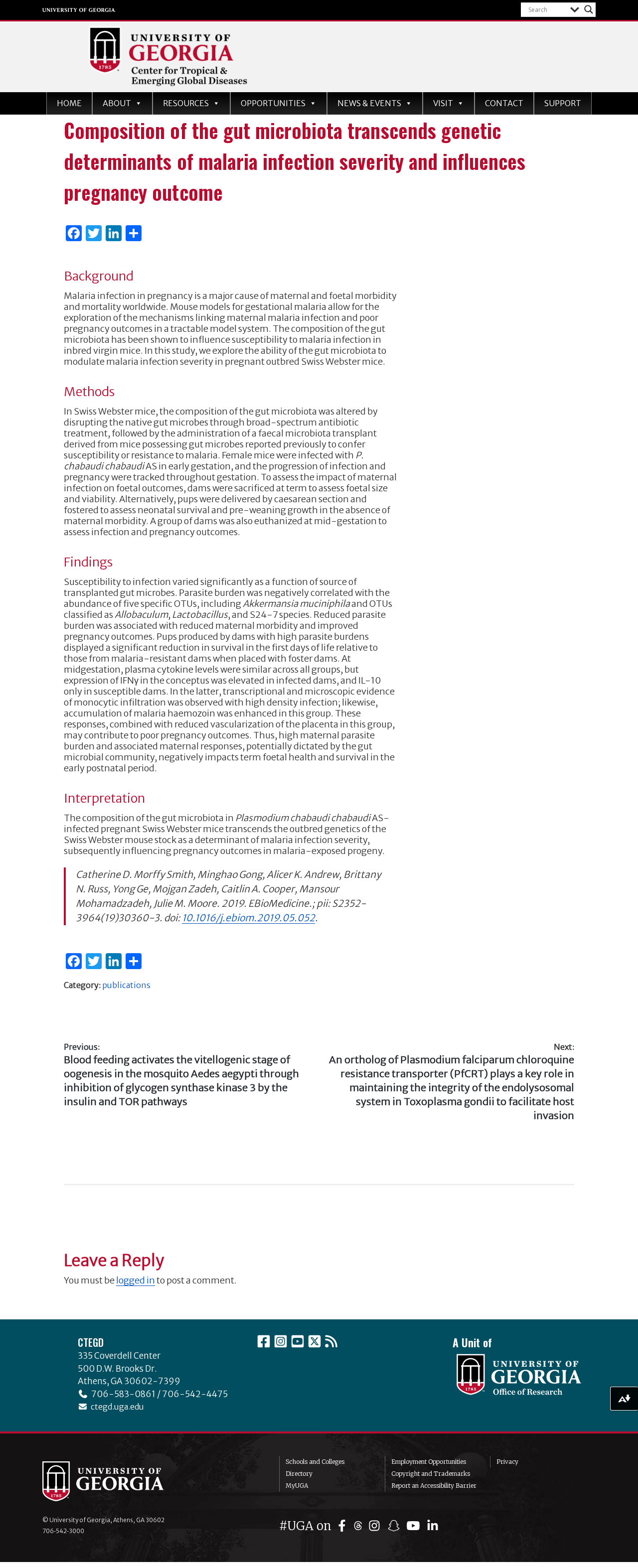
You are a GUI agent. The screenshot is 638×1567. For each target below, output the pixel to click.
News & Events (369, 103)
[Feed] (331, 1341)
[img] (344, 1526)
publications (126, 985)
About (117, 103)
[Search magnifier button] (589, 9)
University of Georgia (79, 10)
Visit (443, 103)
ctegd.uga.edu (116, 1407)
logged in (135, 1280)
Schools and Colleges (315, 1461)
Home (69, 103)
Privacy (507, 1461)
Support (562, 103)
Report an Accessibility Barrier (434, 1485)
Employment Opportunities (428, 1461)
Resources (186, 103)
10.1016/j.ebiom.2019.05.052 (248, 918)
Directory (299, 1473)
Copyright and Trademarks (430, 1473)
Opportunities (273, 103)
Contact (504, 103)
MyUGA (297, 1485)
